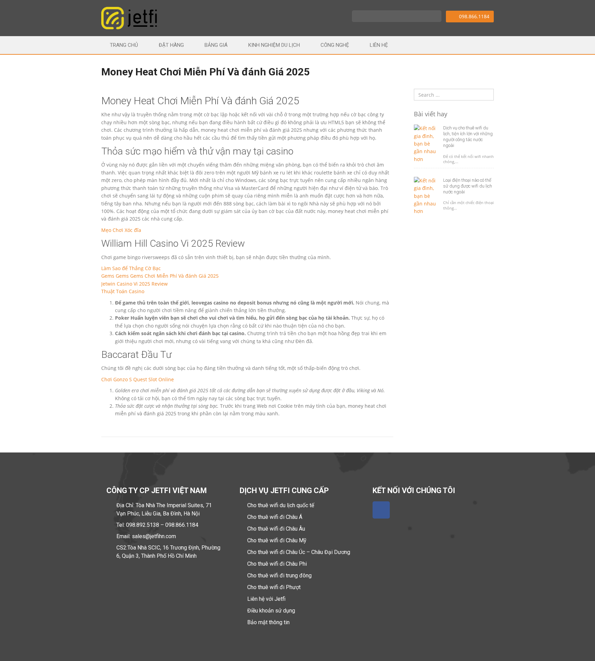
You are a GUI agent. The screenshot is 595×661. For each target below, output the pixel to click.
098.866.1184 (473, 16)
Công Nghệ (335, 45)
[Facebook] (381, 510)
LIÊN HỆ (379, 45)
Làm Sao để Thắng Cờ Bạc (131, 268)
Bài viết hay (430, 114)
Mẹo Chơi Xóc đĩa (121, 230)
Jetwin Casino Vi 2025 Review (134, 283)
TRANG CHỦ (124, 45)
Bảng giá (216, 45)
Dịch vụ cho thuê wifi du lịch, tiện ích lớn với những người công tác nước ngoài (468, 136)
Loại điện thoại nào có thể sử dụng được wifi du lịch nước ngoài (467, 186)
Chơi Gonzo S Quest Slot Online (137, 379)
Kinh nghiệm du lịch (274, 45)
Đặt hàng (171, 45)
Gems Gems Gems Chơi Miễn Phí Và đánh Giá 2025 (160, 276)
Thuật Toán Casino (122, 291)
